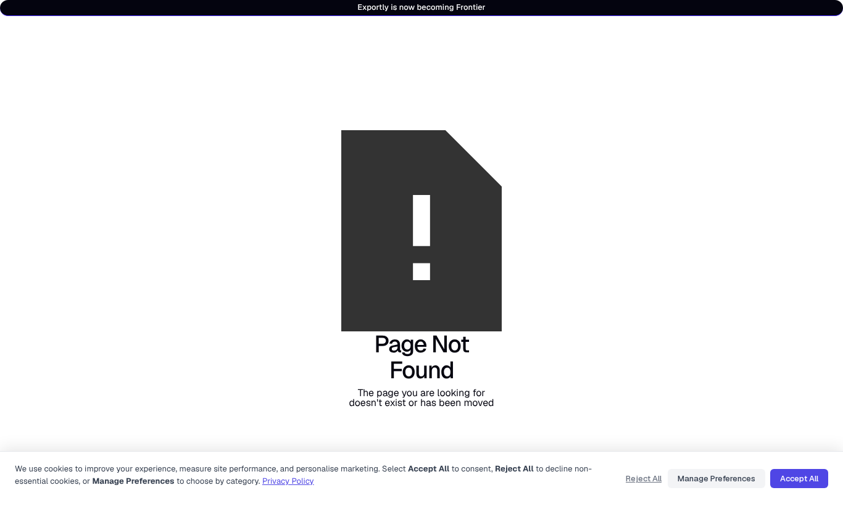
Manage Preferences (716, 478)
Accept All (799, 478)
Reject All (644, 478)
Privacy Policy (288, 481)
